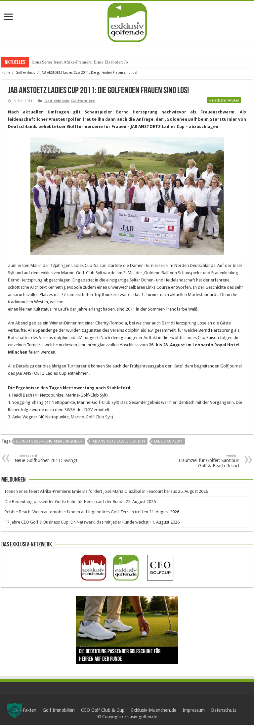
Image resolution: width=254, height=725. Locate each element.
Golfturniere (83, 101)
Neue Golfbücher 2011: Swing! (46, 458)
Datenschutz (223, 710)
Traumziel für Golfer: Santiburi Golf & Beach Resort (208, 460)
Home (5, 72)
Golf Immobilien (59, 710)
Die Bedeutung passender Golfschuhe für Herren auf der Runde (65, 501)
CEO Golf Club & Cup (103, 710)
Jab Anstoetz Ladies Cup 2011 (118, 441)
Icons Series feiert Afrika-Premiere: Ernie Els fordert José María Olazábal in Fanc (102, 62)
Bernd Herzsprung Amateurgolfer (49, 441)
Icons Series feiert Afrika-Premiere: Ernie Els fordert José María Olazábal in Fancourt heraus (91, 491)
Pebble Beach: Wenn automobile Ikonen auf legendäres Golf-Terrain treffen (76, 511)
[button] (14, 710)
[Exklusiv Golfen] (127, 21)
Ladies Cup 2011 (168, 441)
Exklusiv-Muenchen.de (153, 710)
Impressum (194, 710)
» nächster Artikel (224, 100)
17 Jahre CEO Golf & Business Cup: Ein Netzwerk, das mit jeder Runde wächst (76, 522)
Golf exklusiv (25, 72)
